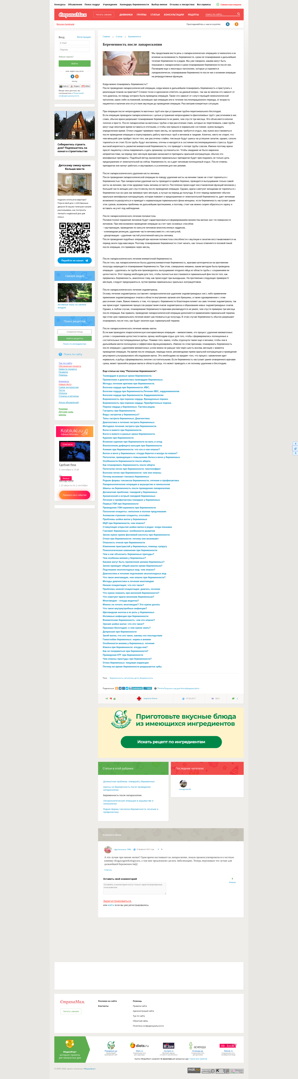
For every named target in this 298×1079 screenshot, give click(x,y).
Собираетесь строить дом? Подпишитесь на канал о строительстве (72, 148)
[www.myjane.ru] (168, 1049)
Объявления (75, 4)
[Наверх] (295, 443)
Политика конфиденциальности (148, 1025)
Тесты (62, 390)
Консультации (174, 14)
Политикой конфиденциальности (71, 94)
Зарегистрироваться (117, 901)
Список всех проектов (198, 1059)
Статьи (155, 14)
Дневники (126, 14)
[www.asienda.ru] (198, 1049)
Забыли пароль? (66, 56)
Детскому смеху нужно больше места (75, 167)
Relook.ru (228, 1051)
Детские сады (66, 411)
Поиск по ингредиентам (74, 343)
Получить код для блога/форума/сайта (181, 688)
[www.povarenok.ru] (111, 1049)
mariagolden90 (185, 789)
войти (111, 905)
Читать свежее (104, 14)
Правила (63, 372)
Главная (106, 37)
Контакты (103, 1006)
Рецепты (193, 14)
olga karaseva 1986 (122, 849)
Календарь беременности (134, 4)
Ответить (108, 870)
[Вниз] (295, 453)
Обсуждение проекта (70, 366)
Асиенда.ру (197, 1051)
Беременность (134, 37)
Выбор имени (159, 4)
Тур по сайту (65, 363)
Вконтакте (72, 76)
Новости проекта (68, 369)
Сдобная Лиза (67, 465)
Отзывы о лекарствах (182, 4)
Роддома (63, 408)
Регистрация (84, 37)
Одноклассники (77, 76)
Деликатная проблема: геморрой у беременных (129, 781)
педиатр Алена (150, 698)
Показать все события (74, 495)
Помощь (63, 374)
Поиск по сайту (73, 354)
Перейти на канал (72, 260)
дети (136, 678)
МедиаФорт (70, 1051)
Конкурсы (59, 4)
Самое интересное (69, 387)
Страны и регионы (69, 396)
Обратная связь (140, 1020)
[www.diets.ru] (139, 1049)
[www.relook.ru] (228, 1049)
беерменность (146, 678)
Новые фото (65, 384)
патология (128, 678)
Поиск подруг (92, 4)
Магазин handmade (65, 24)
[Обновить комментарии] (295, 448)
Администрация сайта (143, 1011)
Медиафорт (89, 1068)
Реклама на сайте (107, 1001)
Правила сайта (140, 1006)
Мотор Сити (66, 480)
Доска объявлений (69, 402)
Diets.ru (139, 1051)
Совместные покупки (230, 4)
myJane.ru (168, 1051)
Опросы (63, 393)
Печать (160, 688)
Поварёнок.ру (111, 1051)
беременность (116, 678)
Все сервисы (204, 4)
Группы (142, 14)
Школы (62, 414)
